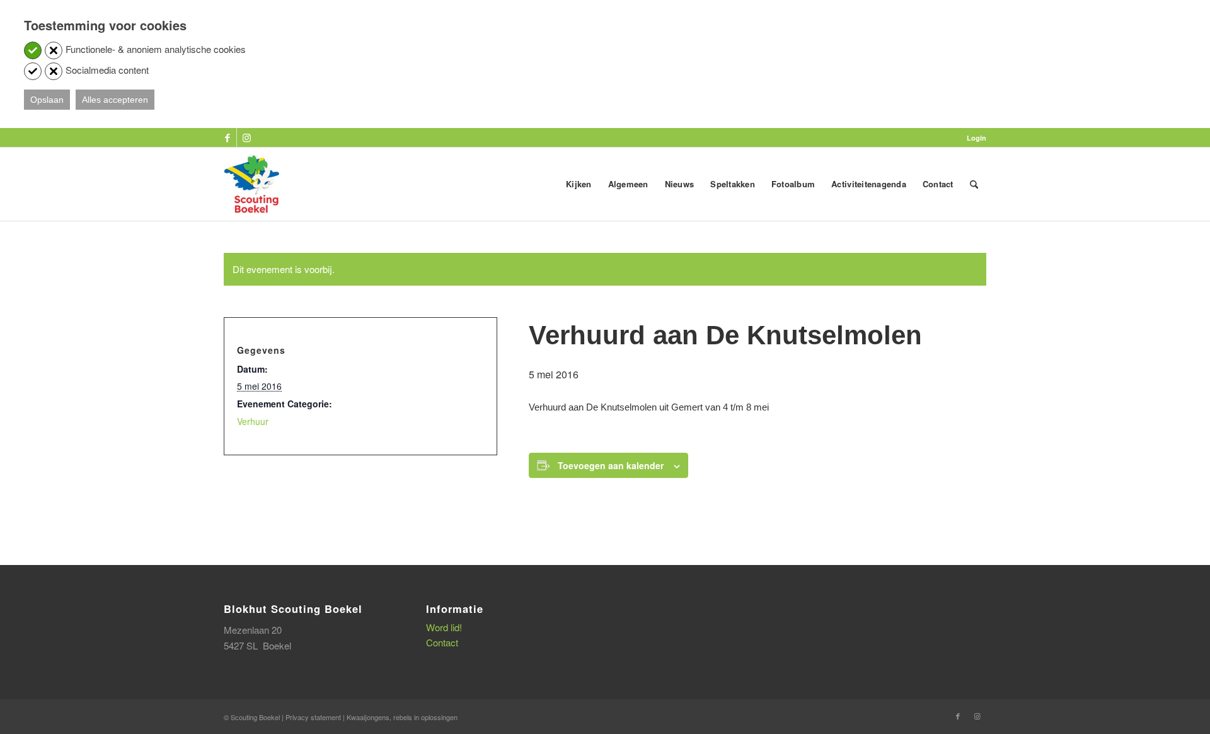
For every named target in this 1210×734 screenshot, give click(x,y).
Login (976, 138)
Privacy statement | (316, 717)
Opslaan (47, 100)
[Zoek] (974, 184)
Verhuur (252, 421)
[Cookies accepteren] (33, 50)
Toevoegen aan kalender (611, 465)
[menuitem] (973, 137)
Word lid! (444, 627)
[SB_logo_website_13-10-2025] (251, 184)
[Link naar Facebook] (227, 137)
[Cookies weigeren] (53, 50)
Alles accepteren (115, 100)
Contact (442, 642)
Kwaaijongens (368, 717)
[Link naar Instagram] (246, 137)
